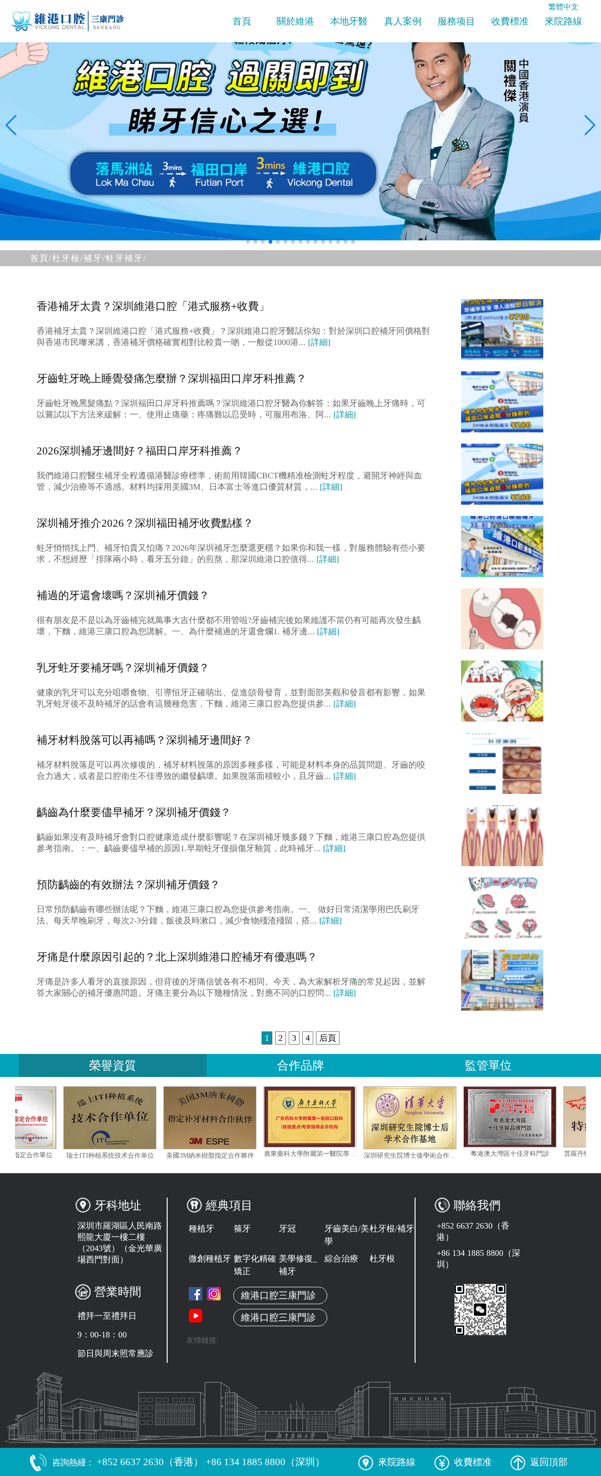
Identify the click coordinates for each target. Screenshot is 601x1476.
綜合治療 (341, 1258)
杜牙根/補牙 (392, 1228)
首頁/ (41, 258)
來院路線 (563, 21)
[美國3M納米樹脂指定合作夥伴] (247, 1117)
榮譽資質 (112, 1065)
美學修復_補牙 (298, 1265)
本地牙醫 (349, 21)
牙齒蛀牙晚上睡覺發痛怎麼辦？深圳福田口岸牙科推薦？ (172, 378)
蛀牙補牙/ (126, 258)
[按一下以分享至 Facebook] (195, 1293)
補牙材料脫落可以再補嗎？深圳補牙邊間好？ (145, 740)
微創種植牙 (210, 1258)
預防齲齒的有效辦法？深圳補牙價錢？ (128, 885)
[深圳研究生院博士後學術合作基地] (447, 1117)
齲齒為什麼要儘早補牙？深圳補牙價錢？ (134, 812)
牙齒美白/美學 (346, 1235)
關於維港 (295, 21)
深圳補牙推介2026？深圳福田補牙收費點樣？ (145, 523)
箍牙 (242, 1228)
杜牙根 (382, 1258)
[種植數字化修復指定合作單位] (47, 1117)
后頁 (327, 1038)
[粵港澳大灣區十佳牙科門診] (547, 1116)
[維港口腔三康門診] (214, 1293)
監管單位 (488, 1065)
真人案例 (403, 21)
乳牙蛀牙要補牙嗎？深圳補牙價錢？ (123, 668)
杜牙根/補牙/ (79, 258)
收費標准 (510, 21)
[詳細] (319, 342)
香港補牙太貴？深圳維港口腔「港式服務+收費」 (153, 306)
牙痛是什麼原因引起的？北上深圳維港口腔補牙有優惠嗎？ (177, 957)
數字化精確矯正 (255, 1265)
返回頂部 (549, 1462)
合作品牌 (300, 1065)
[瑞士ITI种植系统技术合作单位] (147, 1117)
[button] (248, 242)
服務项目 (456, 21)
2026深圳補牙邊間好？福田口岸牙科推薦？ (140, 451)
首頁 (241, 21)
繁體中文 (563, 7)
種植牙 (201, 1228)
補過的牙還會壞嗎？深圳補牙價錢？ (123, 595)
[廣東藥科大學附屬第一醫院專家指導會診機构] (347, 1116)
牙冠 (287, 1228)
